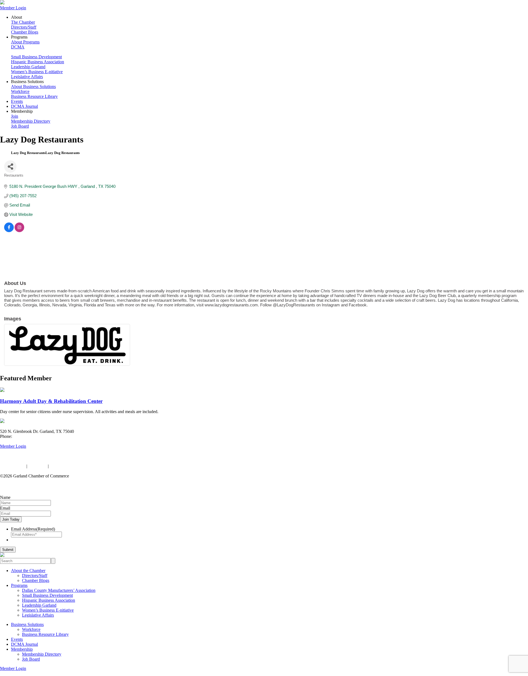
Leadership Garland (28, 66)
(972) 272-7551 (26, 436)
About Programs (25, 42)
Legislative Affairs (27, 76)
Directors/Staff (23, 27)
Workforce (20, 91)
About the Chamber (28, 570)
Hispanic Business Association (37, 61)
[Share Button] (10, 166)
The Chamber (23, 22)
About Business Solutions (33, 86)
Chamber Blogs (24, 32)
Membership (22, 649)
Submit (7, 550)
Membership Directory (30, 121)
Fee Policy (37, 466)
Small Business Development (36, 56)
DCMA (17, 47)
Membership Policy (67, 466)
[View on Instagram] (19, 230)
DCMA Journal (24, 106)
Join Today (11, 519)
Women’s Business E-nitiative (37, 71)
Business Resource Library (34, 96)
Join (14, 116)
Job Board (20, 126)
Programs (19, 585)
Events (17, 101)
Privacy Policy (12, 466)
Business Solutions (27, 624)
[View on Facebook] (9, 230)
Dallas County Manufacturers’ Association (58, 590)
